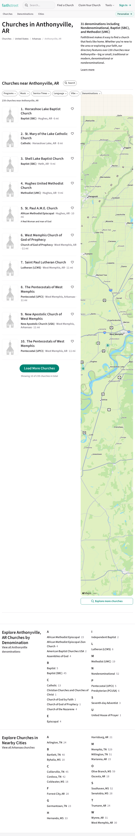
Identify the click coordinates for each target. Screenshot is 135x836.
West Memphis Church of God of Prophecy (39, 242)
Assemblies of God (57, 656)
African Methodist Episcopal (63, 637)
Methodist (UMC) (101, 661)
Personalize (124, 14)
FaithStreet (10, 5)
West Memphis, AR (102, 823)
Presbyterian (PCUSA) (104, 691)
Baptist (51, 668)
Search (71, 83)
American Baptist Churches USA (65, 651)
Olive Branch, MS (101, 771)
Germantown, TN (57, 806)
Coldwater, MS (55, 782)
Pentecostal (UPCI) (102, 686)
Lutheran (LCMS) (101, 649)
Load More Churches (39, 368)
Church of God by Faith (60, 699)
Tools (108, 5)
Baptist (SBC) (54, 673)
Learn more (87, 70)
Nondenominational (103, 674)
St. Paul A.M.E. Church (39, 215)
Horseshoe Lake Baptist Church (39, 115)
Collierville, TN (55, 772)
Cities (41, 14)
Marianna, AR (99, 759)
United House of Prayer (105, 715)
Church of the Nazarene (60, 709)
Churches (7, 14)
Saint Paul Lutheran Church (39, 268)
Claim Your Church (89, 5)
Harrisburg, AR (99, 737)
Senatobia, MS (99, 793)
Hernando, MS (55, 818)
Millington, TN (99, 754)
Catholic (52, 685)
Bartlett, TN (54, 755)
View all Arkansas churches (18, 747)
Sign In (123, 5)
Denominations (25, 14)
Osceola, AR (98, 776)
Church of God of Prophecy (62, 704)
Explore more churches (108, 601)
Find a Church (65, 5)
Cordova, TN (54, 777)
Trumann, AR (98, 806)
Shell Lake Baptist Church (39, 164)
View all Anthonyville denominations (14, 649)
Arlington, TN (54, 742)
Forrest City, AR (56, 794)
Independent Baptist (103, 637)
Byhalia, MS (54, 760)
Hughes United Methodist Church (39, 189)
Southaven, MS (100, 788)
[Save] (72, 108)
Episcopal (53, 721)
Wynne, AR (97, 818)
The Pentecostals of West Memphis (39, 294)
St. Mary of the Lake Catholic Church (39, 139)
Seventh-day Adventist (104, 703)
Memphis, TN (99, 749)
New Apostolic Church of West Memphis (39, 321)
